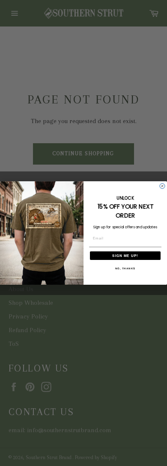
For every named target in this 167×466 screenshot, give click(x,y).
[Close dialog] (162, 186)
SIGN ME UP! (125, 255)
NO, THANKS (125, 268)
